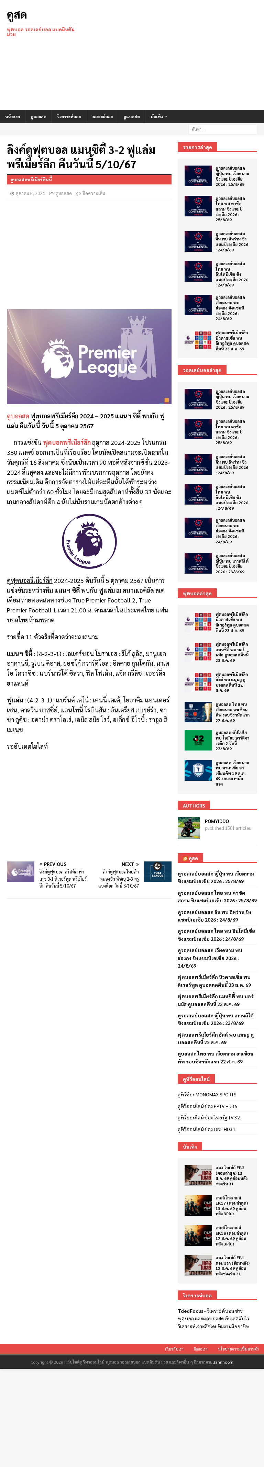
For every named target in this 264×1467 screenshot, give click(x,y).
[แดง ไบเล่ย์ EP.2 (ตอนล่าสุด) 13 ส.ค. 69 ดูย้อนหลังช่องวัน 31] (198, 1175)
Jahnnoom (223, 1362)
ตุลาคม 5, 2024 (30, 193)
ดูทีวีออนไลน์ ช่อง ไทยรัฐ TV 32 (209, 1117)
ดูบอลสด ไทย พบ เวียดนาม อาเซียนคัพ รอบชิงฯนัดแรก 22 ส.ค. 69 (233, 712)
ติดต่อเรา (201, 1349)
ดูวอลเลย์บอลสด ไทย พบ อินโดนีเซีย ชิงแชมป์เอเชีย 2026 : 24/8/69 (232, 274)
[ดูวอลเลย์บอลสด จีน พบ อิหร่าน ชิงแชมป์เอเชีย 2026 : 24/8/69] (198, 241)
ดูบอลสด (38, 116)
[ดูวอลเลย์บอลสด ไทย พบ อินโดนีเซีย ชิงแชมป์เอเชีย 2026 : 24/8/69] (198, 271)
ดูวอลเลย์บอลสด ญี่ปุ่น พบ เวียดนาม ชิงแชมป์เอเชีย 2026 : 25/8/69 (232, 176)
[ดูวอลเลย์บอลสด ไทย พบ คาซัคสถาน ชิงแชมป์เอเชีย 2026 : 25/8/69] (198, 206)
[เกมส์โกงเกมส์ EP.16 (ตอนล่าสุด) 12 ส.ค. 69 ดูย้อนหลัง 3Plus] (198, 1235)
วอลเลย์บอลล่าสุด (202, 370)
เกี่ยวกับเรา (174, 1349)
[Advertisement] (177, 55)
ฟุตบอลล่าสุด (197, 593)
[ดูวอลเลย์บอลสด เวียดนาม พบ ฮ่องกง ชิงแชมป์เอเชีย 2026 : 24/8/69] (198, 305)
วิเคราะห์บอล (69, 116)
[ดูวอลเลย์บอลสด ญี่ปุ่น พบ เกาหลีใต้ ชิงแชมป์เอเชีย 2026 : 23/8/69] (198, 563)
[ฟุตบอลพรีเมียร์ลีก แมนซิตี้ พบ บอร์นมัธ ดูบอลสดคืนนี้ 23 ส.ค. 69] (198, 652)
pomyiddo (217, 821)
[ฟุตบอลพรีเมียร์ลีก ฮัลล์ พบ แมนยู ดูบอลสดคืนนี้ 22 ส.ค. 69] (198, 682)
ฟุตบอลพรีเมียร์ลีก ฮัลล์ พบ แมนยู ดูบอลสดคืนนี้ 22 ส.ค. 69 (232, 682)
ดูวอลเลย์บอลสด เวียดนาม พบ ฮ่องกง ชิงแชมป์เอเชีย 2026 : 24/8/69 (230, 307)
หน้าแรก (12, 116)
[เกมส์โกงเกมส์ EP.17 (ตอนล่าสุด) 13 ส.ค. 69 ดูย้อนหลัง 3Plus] (198, 1205)
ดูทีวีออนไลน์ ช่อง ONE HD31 (206, 1129)
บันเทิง (157, 116)
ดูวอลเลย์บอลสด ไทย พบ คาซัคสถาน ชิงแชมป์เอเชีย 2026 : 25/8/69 (230, 208)
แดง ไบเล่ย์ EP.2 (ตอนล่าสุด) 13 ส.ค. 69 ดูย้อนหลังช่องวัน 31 (232, 1175)
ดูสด (193, 858)
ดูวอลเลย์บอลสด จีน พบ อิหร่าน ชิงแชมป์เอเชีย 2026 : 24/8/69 (232, 241)
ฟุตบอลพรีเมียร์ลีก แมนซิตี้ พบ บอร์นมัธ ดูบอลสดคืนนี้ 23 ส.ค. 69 (232, 652)
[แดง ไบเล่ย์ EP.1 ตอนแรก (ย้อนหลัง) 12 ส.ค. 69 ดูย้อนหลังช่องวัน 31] (198, 1265)
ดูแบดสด (131, 116)
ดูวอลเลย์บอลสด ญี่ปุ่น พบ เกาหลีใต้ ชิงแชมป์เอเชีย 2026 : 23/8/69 (232, 563)
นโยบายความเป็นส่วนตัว (238, 1349)
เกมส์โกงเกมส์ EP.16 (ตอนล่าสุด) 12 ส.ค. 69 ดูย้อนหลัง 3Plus (232, 1235)
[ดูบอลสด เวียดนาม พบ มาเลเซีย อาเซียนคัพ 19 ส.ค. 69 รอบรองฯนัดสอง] (198, 770)
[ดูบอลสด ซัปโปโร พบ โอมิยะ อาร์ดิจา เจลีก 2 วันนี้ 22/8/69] (198, 740)
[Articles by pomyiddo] (189, 835)
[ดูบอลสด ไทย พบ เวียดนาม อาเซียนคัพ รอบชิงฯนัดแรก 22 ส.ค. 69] (198, 712)
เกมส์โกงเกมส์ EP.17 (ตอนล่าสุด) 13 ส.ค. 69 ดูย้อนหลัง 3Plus (232, 1206)
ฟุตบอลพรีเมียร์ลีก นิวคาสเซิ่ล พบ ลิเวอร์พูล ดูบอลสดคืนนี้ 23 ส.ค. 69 (232, 340)
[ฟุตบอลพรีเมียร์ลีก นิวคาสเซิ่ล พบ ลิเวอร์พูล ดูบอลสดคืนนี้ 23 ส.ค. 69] (198, 340)
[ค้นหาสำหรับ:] (222, 128)
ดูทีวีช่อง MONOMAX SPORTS (207, 1094)
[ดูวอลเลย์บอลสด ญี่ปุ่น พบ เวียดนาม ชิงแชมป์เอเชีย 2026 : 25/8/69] (198, 176)
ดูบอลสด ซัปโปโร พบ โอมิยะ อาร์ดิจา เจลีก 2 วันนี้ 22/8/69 (232, 740)
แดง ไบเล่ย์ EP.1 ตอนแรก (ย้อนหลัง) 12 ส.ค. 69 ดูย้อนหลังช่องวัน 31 (233, 1265)
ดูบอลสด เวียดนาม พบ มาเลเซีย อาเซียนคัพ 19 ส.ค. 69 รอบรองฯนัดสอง (232, 773)
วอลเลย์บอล (102, 116)
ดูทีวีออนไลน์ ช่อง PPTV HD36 (207, 1106)
